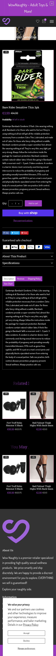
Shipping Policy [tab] (34, 278)
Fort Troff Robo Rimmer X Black (14, 424)
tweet (16, 233)
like (7, 233)
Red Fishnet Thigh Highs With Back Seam (41, 424)
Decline (26, 640)
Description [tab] (9, 278)
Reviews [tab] (20, 278)
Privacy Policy (30, 624)
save (25, 233)
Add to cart (33, 203)
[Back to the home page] (3, 31)
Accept (26, 633)
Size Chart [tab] (8, 283)
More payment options (23, 220)
